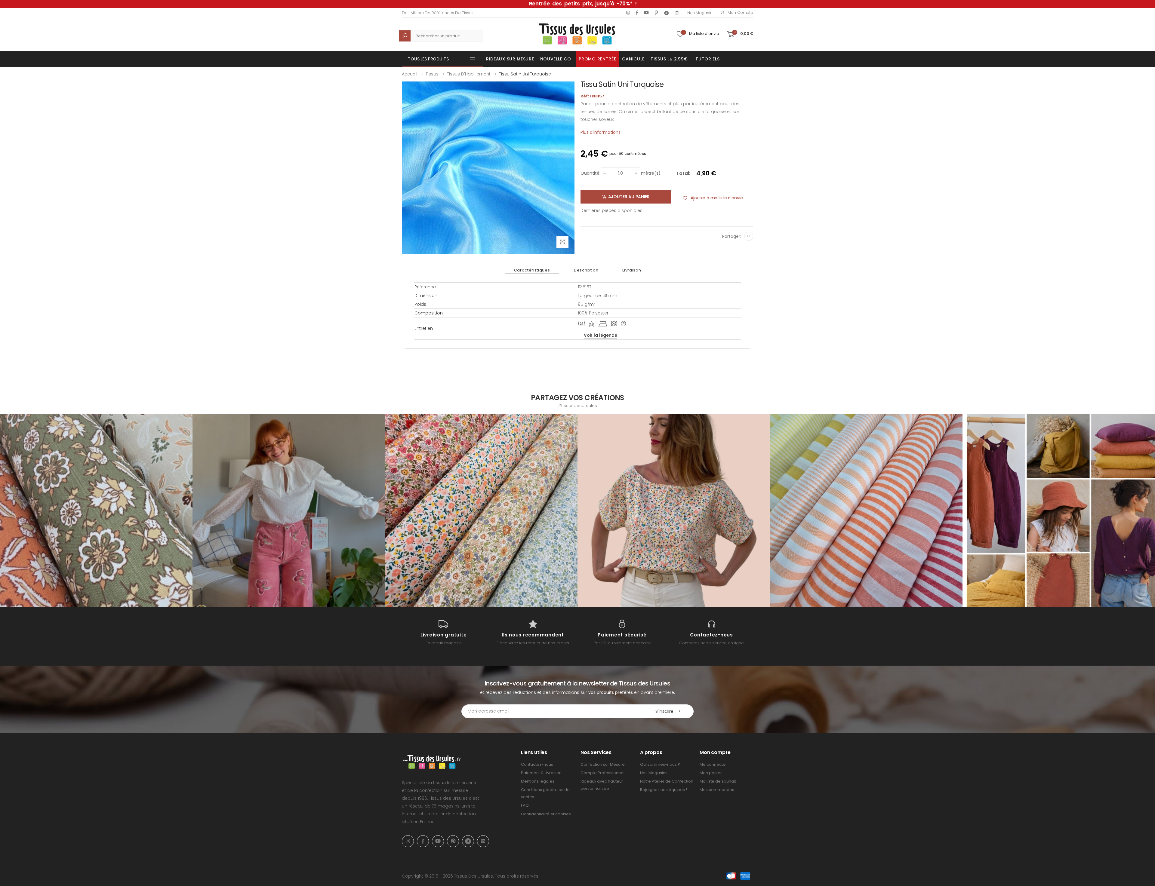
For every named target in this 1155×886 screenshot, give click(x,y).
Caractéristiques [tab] (532, 270)
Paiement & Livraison (541, 773)
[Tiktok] (666, 13)
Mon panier (711, 773)
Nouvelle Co (555, 59)
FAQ (525, 805)
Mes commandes (717, 789)
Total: (683, 173)
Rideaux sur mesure (510, 59)
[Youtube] (646, 13)
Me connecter (713, 764)
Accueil (409, 74)
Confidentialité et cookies (546, 814)
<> (749, 236)
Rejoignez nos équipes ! (663, 789)
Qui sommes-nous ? (660, 764)
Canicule (633, 59)
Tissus (432, 74)
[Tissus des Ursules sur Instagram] (96, 510)
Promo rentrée (597, 59)
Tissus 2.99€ (669, 59)
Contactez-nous (537, 764)
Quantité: (590, 173)
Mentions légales (537, 781)
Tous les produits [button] (428, 59)
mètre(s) (651, 173)
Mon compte (740, 12)
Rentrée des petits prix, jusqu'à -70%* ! (583, 3)
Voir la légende (600, 335)
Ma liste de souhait (718, 781)
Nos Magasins (700, 13)
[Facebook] (637, 13)
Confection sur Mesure (603, 764)
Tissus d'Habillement (469, 74)
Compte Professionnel (602, 773)
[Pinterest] (656, 13)
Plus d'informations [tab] (601, 132)
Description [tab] (586, 270)
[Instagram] (628, 13)
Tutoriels (707, 59)
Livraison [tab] (631, 270)
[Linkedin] (676, 13)
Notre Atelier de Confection (666, 781)
